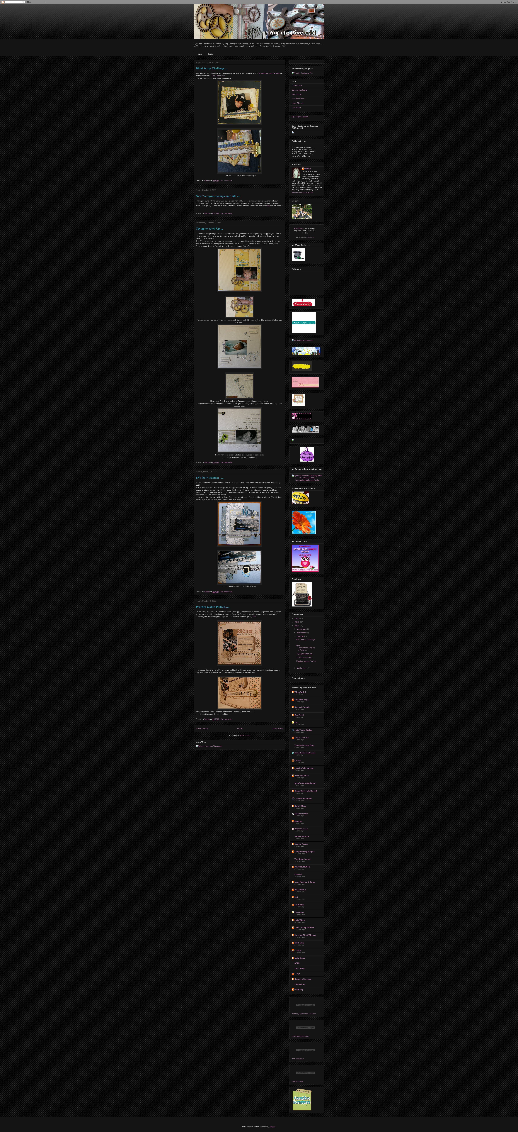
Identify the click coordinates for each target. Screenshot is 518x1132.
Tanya (297, 974)
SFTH (296, 963)
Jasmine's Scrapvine (303, 768)
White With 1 (300, 692)
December (301, 629)
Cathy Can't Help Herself (305, 791)
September (302, 668)
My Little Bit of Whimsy (305, 935)
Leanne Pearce (301, 844)
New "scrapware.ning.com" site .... (218, 196)
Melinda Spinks (301, 776)
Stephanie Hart (301, 814)
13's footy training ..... (210, 477)
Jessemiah (299, 912)
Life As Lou (299, 984)
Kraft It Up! (299, 905)
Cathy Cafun (297, 85)
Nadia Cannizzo (301, 836)
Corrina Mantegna (299, 90)
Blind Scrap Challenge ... (212, 68)
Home (199, 54)
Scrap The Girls (301, 738)
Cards (210, 54)
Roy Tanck (298, 228)
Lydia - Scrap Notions (304, 927)
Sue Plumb (299, 715)
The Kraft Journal (302, 859)
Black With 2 (300, 890)
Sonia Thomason (218, 76)
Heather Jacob (301, 829)
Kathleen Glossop (302, 979)
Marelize (298, 821)
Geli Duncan (297, 94)
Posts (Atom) (245, 736)
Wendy (307, 168)
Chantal (298, 874)
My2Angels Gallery (300, 117)
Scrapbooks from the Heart (269, 73)
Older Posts (277, 728)
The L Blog (299, 968)
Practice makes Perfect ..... (212, 606)
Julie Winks (299, 920)
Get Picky (298, 989)
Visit (304, 1014)
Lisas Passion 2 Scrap (304, 882)
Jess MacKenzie (299, 99)
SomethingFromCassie (304, 753)
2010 (297, 622)
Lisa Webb (296, 107)
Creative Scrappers (303, 798)
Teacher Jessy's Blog (304, 745)
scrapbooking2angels (304, 851)
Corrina (297, 950)
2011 (297, 618)
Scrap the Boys (301, 700)
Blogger (272, 1127)
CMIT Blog (299, 943)
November (301, 633)
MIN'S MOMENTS (302, 867)
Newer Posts (202, 728)
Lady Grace (299, 958)
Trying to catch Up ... (209, 228)
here (268, 206)
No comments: (227, 181)
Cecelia (297, 760)
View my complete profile (302, 193)
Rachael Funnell (301, 707)
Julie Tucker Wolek (303, 730)
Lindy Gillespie (298, 103)
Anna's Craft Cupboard (305, 783)
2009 (297, 626)
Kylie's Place (300, 806)
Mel (296, 897)
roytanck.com (310, 237)
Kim (296, 722)
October (300, 636)
